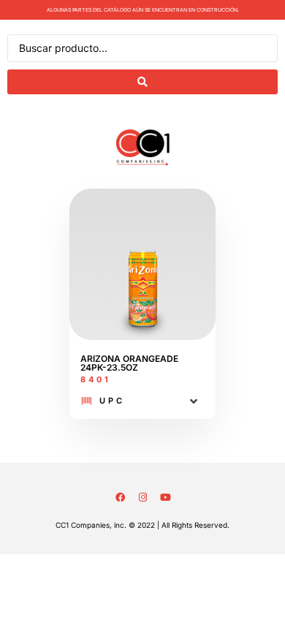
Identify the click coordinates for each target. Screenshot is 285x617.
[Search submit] (142, 81)
